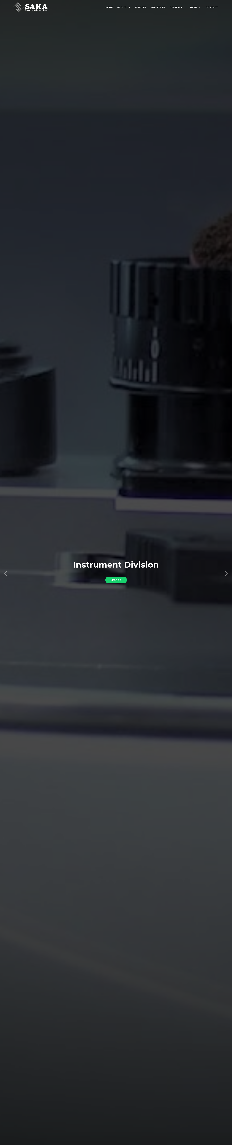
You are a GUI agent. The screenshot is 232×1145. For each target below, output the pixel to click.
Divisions (176, 7)
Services (140, 7)
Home (109, 7)
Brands (116, 580)
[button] (6, 572)
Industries (158, 7)
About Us (123, 7)
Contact (212, 7)
